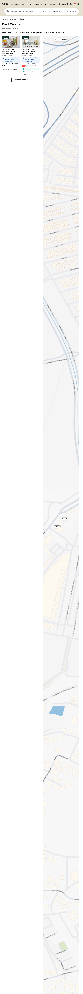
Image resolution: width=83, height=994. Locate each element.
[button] (65, 4)
